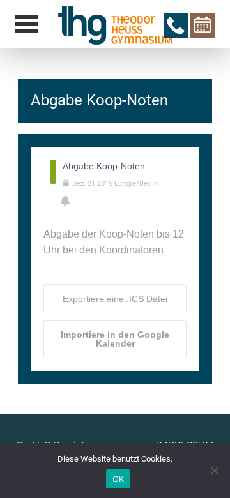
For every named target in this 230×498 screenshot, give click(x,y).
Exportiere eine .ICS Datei (115, 299)
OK (118, 479)
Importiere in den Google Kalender (115, 339)
